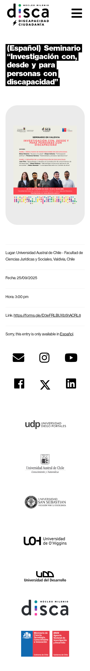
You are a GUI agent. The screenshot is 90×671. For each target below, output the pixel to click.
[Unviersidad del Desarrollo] (45, 575)
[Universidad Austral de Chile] (45, 462)
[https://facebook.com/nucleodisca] (19, 383)
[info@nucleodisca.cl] (18, 357)
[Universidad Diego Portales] (45, 423)
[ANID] (45, 643)
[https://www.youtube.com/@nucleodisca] (71, 357)
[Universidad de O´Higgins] (45, 540)
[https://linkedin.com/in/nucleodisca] (71, 383)
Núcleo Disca (28, 15)
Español (66, 334)
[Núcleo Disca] (45, 607)
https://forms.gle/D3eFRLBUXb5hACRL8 (47, 315)
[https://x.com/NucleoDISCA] (45, 385)
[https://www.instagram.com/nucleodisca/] (44, 357)
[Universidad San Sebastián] (45, 501)
